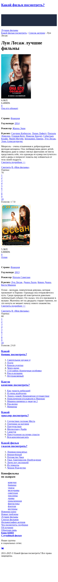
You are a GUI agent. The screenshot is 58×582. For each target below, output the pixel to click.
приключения (15, 501)
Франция (15, 118)
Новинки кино (8, 511)
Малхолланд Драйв (17, 429)
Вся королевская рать (18, 437)
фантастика (13, 503)
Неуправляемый (15, 376)
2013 (17, 272)
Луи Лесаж (50, 138)
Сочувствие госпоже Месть (21, 421)
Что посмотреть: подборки (14, 525)
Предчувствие (14, 426)
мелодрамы (13, 490)
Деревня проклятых (17, 452)
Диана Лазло (29, 282)
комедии (12, 482)
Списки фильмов (10, 519)
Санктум (11, 432)
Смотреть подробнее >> (13, 162)
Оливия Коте (18, 136)
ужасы (11, 487)
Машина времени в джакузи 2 (22, 401)
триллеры (13, 495)
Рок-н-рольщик (15, 373)
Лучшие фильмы (9, 30)
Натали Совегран (21, 277)
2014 (17, 123)
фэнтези (12, 506)
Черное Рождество (16, 468)
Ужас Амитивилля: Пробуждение (24, 460)
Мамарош (12, 406)
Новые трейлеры (9, 514)
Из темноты (13, 465)
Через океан (13, 368)
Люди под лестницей (18, 462)
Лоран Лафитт (39, 133)
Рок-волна (12, 404)
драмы (11, 498)
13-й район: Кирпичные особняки (24, 370)
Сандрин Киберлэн (21, 133)
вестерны (12, 509)
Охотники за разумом (18, 424)
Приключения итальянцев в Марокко (26, 398)
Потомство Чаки (15, 457)
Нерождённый (14, 454)
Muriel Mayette (16, 138)
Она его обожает (9, 108)
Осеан (4, 257)
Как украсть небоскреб (18, 390)
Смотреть (6, 167)
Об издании (7, 527)
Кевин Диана (44, 282)
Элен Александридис (12, 141)
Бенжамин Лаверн (34, 138)
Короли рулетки (15, 365)
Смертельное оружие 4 (18, 360)
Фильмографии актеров (13, 522)
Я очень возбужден (16, 393)
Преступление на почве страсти (23, 434)
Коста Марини (8, 285)
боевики (12, 485)
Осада (10, 362)
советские (13, 493)
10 (2, 199)
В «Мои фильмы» (20, 167)
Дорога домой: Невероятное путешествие (28, 396)
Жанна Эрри (19, 128)
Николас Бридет (34, 136)
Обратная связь (9, 530)
